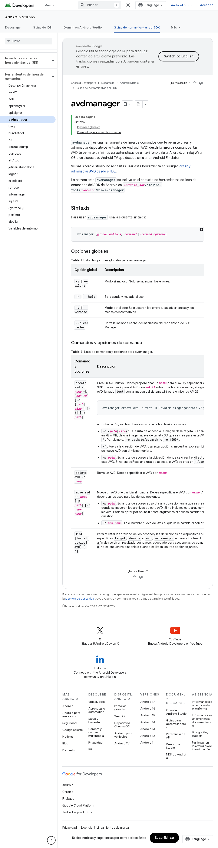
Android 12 (147, 736)
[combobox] (99, 5)
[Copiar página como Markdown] (139, 104)
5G (90, 749)
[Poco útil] (201, 83)
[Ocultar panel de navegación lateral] (51, 840)
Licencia (86, 827)
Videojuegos (96, 702)
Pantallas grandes (120, 707)
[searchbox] (28, 41)
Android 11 (147, 742)
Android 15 (147, 715)
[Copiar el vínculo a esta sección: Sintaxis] (94, 208)
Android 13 (147, 729)
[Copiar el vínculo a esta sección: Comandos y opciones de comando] (146, 343)
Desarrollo (107, 83)
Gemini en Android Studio (82, 27)
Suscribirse (164, 838)
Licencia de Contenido (79, 598)
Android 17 (147, 702)
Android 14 (147, 722)
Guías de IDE (42, 27)
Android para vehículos (123, 734)
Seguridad (69, 723)
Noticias (67, 736)
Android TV (121, 743)
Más (47, 5)
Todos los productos (77, 812)
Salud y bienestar (94, 720)
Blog (65, 743)
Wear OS (120, 716)
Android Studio (182, 5)
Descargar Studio (173, 746)
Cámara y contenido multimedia (96, 732)
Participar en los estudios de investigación (202, 746)
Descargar (13, 27)
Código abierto (72, 730)
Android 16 (147, 708)
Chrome (67, 792)
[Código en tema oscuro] (201, 229)
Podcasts (68, 750)
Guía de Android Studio (176, 711)
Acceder (206, 5)
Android (67, 706)
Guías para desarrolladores (176, 723)
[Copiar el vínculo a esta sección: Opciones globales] (112, 251)
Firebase (68, 799)
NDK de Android (176, 756)
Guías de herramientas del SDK (137, 27)
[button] (25, 60)
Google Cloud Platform (78, 805)
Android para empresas (71, 714)
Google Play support (200, 734)
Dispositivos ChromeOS (122, 724)
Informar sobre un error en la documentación (202, 720)
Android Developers (83, 83)
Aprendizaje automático (96, 710)
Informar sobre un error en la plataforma (202, 705)
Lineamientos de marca (113, 827)
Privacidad (95, 742)
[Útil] (194, 83)
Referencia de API (175, 735)
